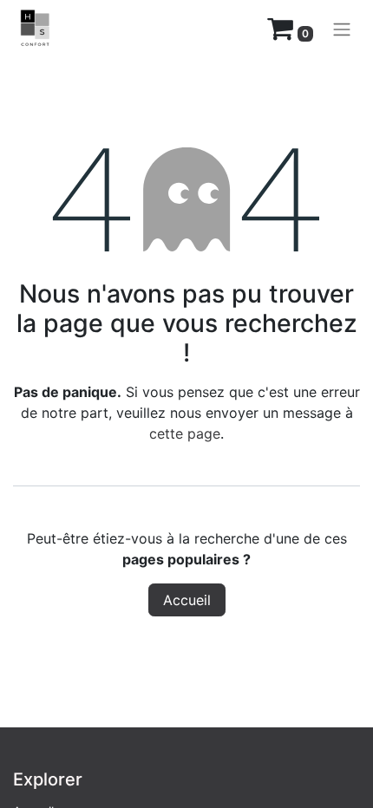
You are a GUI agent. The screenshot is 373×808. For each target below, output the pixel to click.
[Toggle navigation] (342, 29)
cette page (184, 433)
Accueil (187, 600)
